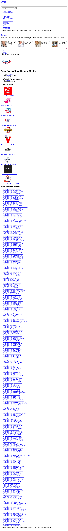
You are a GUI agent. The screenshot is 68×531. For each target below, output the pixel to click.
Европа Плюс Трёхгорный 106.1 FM (11, 346)
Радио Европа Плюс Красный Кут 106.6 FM (13, 209)
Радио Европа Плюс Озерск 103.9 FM (11, 390)
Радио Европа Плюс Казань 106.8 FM (11, 524)
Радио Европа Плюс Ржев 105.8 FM (11, 358)
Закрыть (4, 1)
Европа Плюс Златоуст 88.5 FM (10, 292)
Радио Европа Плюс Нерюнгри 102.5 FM (12, 217)
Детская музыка (6, 28)
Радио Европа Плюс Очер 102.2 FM (11, 219)
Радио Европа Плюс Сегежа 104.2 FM (11, 304)
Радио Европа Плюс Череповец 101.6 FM (12, 411)
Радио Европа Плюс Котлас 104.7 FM (11, 352)
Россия (8, 75)
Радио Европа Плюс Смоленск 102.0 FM (12, 431)
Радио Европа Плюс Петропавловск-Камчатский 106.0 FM (16, 455)
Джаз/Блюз (5, 22)
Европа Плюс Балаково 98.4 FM (10, 285)
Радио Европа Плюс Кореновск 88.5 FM (12, 295)
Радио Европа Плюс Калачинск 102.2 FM (12, 203)
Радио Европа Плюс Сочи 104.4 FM (11, 487)
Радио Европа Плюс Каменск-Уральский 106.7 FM (14, 509)
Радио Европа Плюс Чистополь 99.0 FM (12, 230)
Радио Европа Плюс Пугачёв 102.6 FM (12, 262)
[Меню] (1, 34)
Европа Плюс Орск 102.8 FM (9, 442)
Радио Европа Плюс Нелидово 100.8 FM (12, 216)
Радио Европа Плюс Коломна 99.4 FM (12, 456)
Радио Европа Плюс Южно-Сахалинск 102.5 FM (14, 445)
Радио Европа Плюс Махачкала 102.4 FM (12, 437)
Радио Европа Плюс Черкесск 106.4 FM (12, 424)
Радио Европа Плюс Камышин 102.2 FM (12, 452)
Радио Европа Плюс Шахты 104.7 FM (11, 395)
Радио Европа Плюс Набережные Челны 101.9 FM (14, 503)
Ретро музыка (6, 17)
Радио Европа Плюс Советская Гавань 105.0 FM (14, 223)
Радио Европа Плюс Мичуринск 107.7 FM (12, 428)
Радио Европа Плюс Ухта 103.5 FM (11, 384)
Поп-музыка (6, 13)
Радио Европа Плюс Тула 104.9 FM (11, 478)
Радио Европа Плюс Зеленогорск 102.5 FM (13, 291)
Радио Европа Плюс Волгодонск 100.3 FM (13, 289)
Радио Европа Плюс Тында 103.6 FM (11, 326)
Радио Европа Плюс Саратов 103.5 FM (12, 504)
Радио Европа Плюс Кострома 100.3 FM (12, 436)
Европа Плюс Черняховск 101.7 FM (11, 311)
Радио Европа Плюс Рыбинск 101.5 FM (12, 322)
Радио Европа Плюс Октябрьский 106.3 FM (13, 391)
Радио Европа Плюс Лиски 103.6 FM (11, 250)
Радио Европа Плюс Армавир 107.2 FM (12, 498)
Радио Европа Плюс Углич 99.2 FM (11, 274)
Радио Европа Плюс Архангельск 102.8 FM (13, 448)
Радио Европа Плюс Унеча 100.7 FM (11, 275)
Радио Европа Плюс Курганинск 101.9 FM (13, 373)
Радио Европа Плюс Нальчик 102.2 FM (12, 438)
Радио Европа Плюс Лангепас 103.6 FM (12, 248)
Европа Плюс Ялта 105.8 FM (9, 497)
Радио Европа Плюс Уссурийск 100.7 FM (12, 444)
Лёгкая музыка (6, 16)
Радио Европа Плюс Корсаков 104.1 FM (12, 208)
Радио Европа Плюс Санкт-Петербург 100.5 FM (14, 521)
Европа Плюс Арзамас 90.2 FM (10, 281)
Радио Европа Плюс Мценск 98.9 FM (11, 214)
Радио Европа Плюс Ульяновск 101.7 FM (12, 473)
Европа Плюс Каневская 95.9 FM (10, 204)
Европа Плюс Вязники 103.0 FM (10, 316)
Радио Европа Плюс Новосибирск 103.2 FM (13, 518)
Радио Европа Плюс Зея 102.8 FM (11, 199)
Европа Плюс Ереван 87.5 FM (10, 233)
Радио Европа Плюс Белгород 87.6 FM (12, 190)
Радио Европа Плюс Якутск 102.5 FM (11, 387)
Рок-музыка (5, 15)
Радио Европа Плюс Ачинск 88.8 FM (11, 284)
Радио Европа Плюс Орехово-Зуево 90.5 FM (13, 301)
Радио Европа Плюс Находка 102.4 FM (12, 354)
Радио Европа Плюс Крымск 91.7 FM (11, 320)
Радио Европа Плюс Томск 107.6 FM (11, 522)
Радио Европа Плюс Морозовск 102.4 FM (12, 255)
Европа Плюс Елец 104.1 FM (9, 419)
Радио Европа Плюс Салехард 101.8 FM (12, 303)
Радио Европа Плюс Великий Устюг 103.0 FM (13, 240)
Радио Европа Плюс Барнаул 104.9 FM (12, 499)
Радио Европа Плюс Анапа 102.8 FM (11, 520)
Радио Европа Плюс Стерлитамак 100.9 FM (13, 225)
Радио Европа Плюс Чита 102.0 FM (11, 385)
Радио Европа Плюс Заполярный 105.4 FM (13, 198)
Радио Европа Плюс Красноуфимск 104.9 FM (13, 319)
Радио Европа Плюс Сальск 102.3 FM (11, 266)
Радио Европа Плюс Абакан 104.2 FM (11, 446)
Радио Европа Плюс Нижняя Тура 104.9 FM (13, 257)
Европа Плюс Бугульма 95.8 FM (10, 287)
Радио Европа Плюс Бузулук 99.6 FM (11, 366)
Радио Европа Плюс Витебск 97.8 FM (11, 396)
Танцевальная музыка (8, 18)
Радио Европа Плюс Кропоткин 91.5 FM (12, 336)
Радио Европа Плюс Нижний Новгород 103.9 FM (14, 514)
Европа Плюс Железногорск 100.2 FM (11, 333)
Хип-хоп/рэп (6, 23)
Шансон (5, 19)
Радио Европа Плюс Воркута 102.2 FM (12, 242)
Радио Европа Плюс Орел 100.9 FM (11, 430)
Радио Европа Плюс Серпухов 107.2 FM (12, 486)
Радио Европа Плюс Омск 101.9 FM (11, 458)
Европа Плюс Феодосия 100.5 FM (11, 410)
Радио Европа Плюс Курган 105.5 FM (11, 483)
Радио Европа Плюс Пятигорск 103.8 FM (12, 460)
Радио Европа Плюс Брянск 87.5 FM (11, 193)
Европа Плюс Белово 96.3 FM (10, 315)
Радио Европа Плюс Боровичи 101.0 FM (12, 192)
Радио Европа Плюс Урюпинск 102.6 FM (12, 383)
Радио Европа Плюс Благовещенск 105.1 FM (13, 432)
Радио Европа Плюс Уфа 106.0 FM (11, 508)
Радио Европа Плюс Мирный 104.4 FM (12, 337)
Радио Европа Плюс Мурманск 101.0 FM (12, 421)
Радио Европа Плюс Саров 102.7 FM (11, 492)
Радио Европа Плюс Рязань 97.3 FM (11, 407)
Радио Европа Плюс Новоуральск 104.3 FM (13, 378)
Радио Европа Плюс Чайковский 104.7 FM (13, 502)
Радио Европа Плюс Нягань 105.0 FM (11, 339)
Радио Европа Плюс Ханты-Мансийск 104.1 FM (14, 393)
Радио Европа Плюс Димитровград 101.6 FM (13, 466)
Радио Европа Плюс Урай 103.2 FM (11, 227)
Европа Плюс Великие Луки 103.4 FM (12, 433)
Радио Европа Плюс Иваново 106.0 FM (12, 467)
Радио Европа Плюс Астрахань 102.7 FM (12, 449)
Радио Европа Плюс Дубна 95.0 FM (11, 367)
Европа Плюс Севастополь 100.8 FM (11, 422)
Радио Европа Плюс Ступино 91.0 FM (12, 272)
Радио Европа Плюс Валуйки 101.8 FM (12, 239)
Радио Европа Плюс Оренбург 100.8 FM (12, 405)
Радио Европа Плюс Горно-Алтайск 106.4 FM (13, 399)
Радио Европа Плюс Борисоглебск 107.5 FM (13, 479)
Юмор (4, 24)
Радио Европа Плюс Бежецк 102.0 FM (11, 189)
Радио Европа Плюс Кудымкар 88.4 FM (12, 210)
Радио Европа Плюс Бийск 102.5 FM (11, 363)
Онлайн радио (4, 35)
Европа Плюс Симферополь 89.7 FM (11, 342)
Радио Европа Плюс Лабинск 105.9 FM (12, 374)
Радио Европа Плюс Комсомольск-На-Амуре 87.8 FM (15, 207)
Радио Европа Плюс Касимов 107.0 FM (12, 317)
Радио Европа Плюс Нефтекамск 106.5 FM (13, 439)
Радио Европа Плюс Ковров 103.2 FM (11, 351)
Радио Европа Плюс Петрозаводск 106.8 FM (13, 490)
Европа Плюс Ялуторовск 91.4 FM (11, 279)
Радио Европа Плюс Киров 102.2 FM (11, 427)
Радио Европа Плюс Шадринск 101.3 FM (12, 277)
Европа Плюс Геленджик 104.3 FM (11, 501)
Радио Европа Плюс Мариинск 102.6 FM (12, 299)
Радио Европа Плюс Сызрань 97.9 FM (11, 408)
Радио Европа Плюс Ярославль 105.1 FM (12, 481)
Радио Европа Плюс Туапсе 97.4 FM (11, 463)
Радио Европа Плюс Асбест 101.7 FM (11, 397)
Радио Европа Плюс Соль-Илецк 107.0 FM (13, 307)
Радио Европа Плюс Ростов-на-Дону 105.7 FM (13, 510)
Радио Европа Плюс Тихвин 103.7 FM (12, 226)
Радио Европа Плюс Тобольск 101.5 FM (12, 345)
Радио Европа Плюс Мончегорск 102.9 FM (13, 254)
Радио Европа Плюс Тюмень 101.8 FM (12, 519)
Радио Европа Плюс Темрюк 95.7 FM (11, 308)
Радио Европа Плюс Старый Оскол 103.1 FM (13, 360)
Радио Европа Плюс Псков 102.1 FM (11, 340)
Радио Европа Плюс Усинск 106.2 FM (11, 309)
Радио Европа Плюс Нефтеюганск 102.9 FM (13, 256)
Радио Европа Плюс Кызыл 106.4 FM (11, 389)
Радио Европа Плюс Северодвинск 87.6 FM (13, 268)
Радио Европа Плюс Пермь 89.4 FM (11, 357)
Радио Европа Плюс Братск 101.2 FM (11, 364)
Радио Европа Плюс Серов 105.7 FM (11, 462)
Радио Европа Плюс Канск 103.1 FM (11, 350)
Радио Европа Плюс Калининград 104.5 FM (13, 513)
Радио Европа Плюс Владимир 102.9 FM (12, 450)
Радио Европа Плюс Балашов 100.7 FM (12, 286)
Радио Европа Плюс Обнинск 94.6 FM (12, 355)
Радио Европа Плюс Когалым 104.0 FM (12, 334)
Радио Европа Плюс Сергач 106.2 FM (11, 305)
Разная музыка (6, 27)
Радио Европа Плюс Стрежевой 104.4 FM (12, 270)
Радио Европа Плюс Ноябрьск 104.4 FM (12, 379)
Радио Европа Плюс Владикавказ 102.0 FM (13, 414)
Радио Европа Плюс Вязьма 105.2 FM (11, 398)
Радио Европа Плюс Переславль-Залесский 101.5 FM (15, 321)
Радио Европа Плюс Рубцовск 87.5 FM (12, 221)
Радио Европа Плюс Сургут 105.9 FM (11, 493)
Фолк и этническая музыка (9, 25)
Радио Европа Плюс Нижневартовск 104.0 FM (13, 454)
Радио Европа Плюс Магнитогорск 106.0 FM (13, 477)
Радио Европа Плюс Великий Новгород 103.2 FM (14, 413)
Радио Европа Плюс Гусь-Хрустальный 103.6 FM (14, 402)
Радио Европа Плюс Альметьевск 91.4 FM (12, 234)
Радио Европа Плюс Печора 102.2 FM (11, 261)
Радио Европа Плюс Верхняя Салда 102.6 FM (13, 195)
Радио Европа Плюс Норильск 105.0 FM (12, 404)
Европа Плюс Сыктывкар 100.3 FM (11, 409)
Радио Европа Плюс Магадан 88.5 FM (11, 251)
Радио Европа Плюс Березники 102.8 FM (12, 362)
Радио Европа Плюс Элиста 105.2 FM (11, 386)
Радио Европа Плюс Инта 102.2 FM (11, 201)
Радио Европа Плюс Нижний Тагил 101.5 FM (13, 440)
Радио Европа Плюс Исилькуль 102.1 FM (12, 202)
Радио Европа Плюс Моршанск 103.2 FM (12, 213)
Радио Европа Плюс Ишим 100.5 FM (11, 293)
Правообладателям (5, 32)
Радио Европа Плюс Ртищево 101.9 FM (12, 264)
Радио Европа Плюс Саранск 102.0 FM (12, 461)
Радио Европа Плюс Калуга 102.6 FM (11, 451)
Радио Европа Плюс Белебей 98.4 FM (11, 348)
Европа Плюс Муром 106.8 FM (10, 484)
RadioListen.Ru (4, 2)
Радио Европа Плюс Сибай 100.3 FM (11, 269)
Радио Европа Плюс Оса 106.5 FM (11, 356)
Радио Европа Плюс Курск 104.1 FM (11, 457)
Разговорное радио (7, 11)
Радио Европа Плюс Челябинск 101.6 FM (12, 496)
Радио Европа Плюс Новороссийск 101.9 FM (13, 338)
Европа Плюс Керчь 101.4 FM (10, 369)
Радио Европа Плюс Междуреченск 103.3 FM (13, 375)
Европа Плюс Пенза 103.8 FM (10, 485)
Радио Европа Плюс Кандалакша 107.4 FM (13, 243)
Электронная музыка (8, 12)
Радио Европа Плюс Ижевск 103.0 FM (12, 505)
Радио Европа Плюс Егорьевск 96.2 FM (12, 368)
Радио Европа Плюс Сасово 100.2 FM (11, 267)
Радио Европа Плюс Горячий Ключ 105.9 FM (13, 401)
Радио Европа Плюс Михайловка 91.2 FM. (13, 252)
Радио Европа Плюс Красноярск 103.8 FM (12, 516)
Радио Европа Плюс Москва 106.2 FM (12, 525)
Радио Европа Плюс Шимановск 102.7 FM (13, 231)
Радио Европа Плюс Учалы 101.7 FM (11, 310)
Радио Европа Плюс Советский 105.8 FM (12, 343)
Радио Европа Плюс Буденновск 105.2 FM (12, 349)
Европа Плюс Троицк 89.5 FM (10, 325)
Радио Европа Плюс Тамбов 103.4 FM (11, 472)
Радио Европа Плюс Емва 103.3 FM (11, 197)
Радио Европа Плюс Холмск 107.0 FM (12, 228)
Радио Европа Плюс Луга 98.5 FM (11, 211)
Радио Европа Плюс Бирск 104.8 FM (11, 238)
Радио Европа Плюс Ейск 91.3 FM (11, 332)
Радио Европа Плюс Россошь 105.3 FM (12, 380)
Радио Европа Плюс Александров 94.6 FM (13, 330)
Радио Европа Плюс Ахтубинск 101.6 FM (12, 314)
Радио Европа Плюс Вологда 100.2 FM (12, 415)
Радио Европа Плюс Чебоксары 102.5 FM (12, 474)
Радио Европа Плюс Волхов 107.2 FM (11, 416)
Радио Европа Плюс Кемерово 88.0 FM (12, 244)
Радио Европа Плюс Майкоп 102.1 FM (12, 420)
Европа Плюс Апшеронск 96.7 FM (11, 280)
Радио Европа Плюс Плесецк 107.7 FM (12, 302)
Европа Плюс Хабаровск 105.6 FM (11, 495)
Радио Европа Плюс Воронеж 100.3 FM (12, 418)
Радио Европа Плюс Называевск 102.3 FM (12, 215)
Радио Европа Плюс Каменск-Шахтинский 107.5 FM (15, 403)
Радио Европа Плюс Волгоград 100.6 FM (12, 489)
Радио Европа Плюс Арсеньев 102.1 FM (12, 283)
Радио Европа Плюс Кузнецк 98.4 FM (11, 297)
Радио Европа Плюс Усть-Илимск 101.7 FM (13, 327)
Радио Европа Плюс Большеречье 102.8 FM (13, 191)
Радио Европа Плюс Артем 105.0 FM (11, 313)
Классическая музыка (8, 21)
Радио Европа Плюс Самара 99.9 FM (11, 491)
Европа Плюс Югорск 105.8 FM (10, 361)
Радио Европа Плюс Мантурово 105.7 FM (12, 298)
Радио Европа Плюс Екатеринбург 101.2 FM (13, 515)
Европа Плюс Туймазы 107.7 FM (10, 443)
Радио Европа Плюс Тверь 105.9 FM (11, 512)
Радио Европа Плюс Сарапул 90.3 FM (11, 222)
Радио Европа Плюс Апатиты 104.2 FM (12, 236)
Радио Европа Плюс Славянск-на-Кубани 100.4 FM (14, 392)
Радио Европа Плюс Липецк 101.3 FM (12, 469)
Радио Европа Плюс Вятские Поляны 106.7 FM (14, 290)
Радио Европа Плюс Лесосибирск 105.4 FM (13, 249)
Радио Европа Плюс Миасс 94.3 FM (11, 377)
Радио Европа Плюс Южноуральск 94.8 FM (13, 232)
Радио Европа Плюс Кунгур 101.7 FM (11, 372)
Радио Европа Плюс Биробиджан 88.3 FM (12, 237)
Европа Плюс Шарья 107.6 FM (10, 328)
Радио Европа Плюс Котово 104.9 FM (11, 296)
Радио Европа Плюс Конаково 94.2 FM (12, 245)
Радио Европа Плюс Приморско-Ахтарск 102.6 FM (14, 220)
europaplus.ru (8, 80)
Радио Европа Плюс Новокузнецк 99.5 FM (13, 471)
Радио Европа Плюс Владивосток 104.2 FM (13, 480)
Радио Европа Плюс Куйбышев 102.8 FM (12, 246)
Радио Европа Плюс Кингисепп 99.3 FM (12, 371)
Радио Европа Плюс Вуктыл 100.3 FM (12, 196)
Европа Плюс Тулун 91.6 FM (9, 273)
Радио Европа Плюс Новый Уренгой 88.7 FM (13, 258)
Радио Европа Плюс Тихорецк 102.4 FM (12, 344)
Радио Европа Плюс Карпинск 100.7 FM (12, 205)
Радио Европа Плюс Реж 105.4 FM (11, 263)
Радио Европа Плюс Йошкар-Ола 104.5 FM (13, 425)
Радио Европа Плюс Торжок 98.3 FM (11, 324)
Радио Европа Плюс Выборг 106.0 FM (12, 434)
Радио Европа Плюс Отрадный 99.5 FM (12, 260)
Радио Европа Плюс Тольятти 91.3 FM (12, 381)
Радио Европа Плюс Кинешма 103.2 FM (12, 426)
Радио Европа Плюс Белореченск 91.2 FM (12, 331)
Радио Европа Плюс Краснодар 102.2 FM (12, 468)
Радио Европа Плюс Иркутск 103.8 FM (12, 475)
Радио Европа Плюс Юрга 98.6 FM (11, 278)
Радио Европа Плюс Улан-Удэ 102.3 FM (12, 465)
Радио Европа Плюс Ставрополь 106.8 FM (12, 507)
